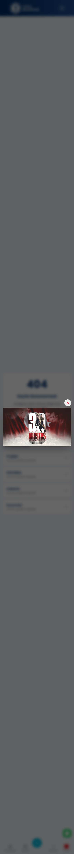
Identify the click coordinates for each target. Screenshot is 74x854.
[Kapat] (67, 402)
